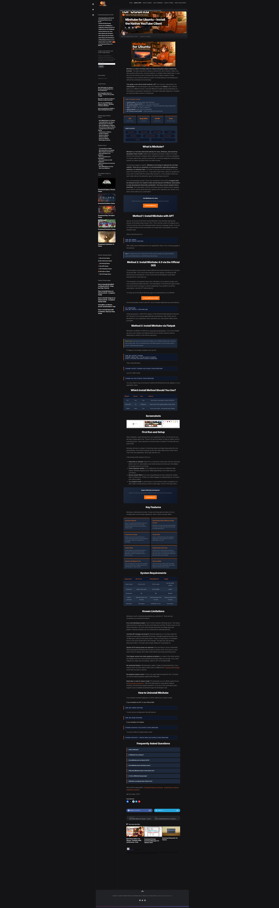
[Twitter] (93, 9)
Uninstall (138, 139)
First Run (170, 132)
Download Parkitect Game (107, 229)
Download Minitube (150, 205)
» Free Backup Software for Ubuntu (105, 44)
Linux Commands (158, 2)
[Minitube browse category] (153, 424)
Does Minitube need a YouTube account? (139, 765)
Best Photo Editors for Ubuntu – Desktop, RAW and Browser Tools (133, 840)
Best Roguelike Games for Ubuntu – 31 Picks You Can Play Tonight (106, 94)
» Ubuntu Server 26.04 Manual (106, 29)
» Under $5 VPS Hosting (104, 23)
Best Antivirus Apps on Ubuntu (107, 127)
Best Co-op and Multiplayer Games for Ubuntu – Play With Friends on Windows (106, 104)
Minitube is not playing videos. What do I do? (140, 781)
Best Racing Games (105, 263)
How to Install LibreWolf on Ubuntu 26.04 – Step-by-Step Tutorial (106, 286)
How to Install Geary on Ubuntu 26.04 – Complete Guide (106, 293)
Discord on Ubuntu (104, 138)
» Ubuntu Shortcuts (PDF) (106, 42)
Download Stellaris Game (106, 203)
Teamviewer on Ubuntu (105, 132)
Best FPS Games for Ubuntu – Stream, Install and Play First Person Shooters (105, 89)
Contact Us (121, 895)
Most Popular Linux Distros (106, 151)
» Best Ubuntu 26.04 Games (105, 33)
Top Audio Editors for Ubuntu (106, 122)
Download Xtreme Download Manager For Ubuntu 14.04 (151, 840)
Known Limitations (167, 135)
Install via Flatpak (157, 132)
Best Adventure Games (106, 260)
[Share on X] (126, 28)
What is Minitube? (134, 749)
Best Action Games (105, 258)
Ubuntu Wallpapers (180, 2)
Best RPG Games (104, 266)
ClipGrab (168, 667)
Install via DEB (144, 132)
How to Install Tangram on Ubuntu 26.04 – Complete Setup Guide (106, 299)
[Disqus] (153, 865)
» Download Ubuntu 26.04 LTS (106, 18)
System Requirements (150, 135)
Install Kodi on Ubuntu (171, 787)
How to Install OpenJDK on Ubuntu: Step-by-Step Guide (106, 311)
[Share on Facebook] (129, 28)
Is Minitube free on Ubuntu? (136, 754)
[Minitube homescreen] (135, 424)
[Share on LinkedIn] (136, 28)
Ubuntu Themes (168, 2)
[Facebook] (93, 4)
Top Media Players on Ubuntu (153, 787)
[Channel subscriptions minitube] (171, 424)
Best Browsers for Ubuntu (106, 123)
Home (121, 10)
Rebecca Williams (146, 36)
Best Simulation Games (106, 268)
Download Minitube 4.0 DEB (150, 298)
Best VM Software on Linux (106, 166)
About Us (115, 895)
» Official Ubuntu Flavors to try (106, 39)
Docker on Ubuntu (103, 133)
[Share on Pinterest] (132, 28)
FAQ (163, 139)
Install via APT (131, 132)
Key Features (134, 135)
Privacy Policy (152, 895)
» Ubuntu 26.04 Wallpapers (105, 25)
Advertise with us (137, 895)
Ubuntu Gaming (147, 2)
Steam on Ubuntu (103, 136)
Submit (101, 66)
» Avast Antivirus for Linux (105, 31)
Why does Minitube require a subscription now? (141, 770)
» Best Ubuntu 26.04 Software (106, 37)
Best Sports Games (105, 271)
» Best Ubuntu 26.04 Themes (106, 35)
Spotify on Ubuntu (104, 135)
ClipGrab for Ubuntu (132, 790)
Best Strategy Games (105, 274)
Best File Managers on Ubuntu (107, 125)
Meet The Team (128, 895)
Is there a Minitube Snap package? (138, 776)
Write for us (146, 895)
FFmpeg (176, 667)
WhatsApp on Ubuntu (104, 140)
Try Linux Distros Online (105, 148)
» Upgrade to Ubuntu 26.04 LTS (106, 27)
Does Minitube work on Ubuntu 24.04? (139, 760)
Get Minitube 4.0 (150, 497)
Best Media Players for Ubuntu (107, 120)
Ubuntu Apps (137, 2)
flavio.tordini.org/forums (136, 683)
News (131, 2)
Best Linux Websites (104, 168)
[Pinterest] (93, 15)
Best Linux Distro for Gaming (106, 150)
